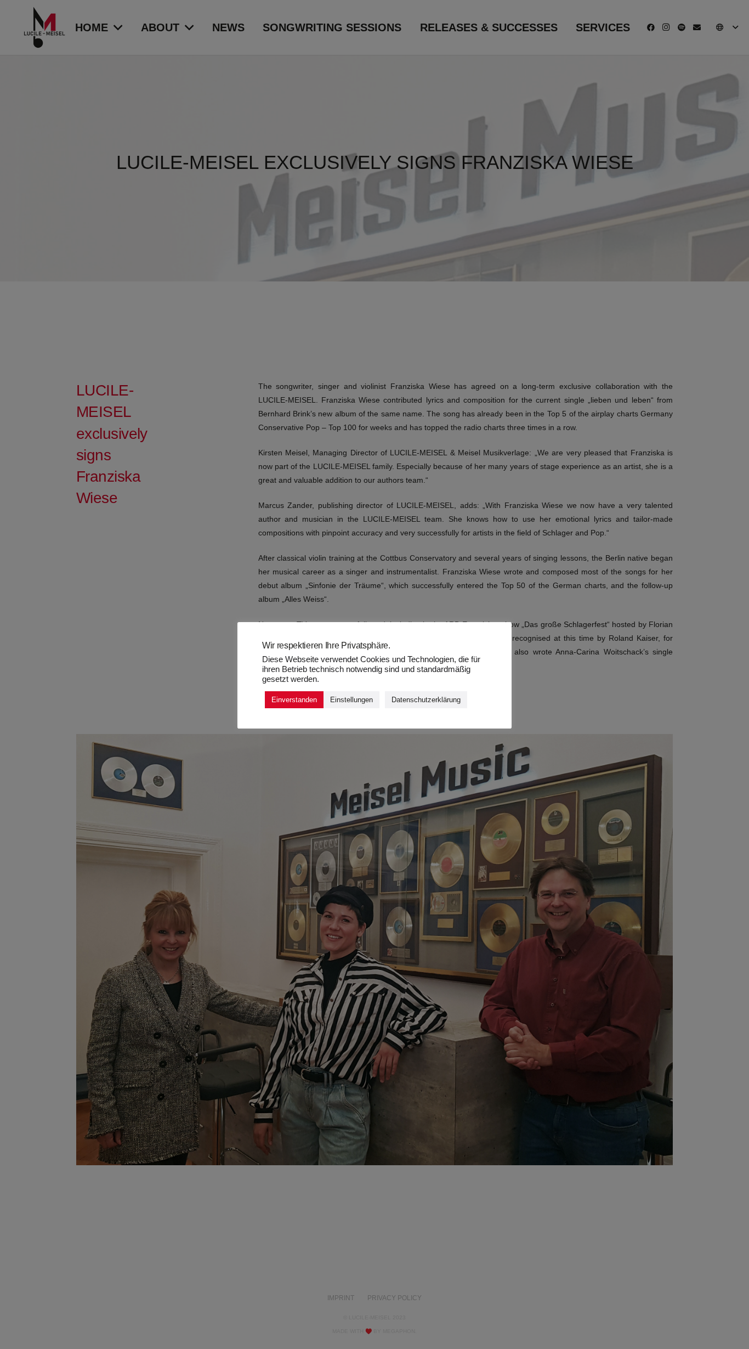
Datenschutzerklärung (426, 700)
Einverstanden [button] (294, 700)
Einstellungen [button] (351, 700)
